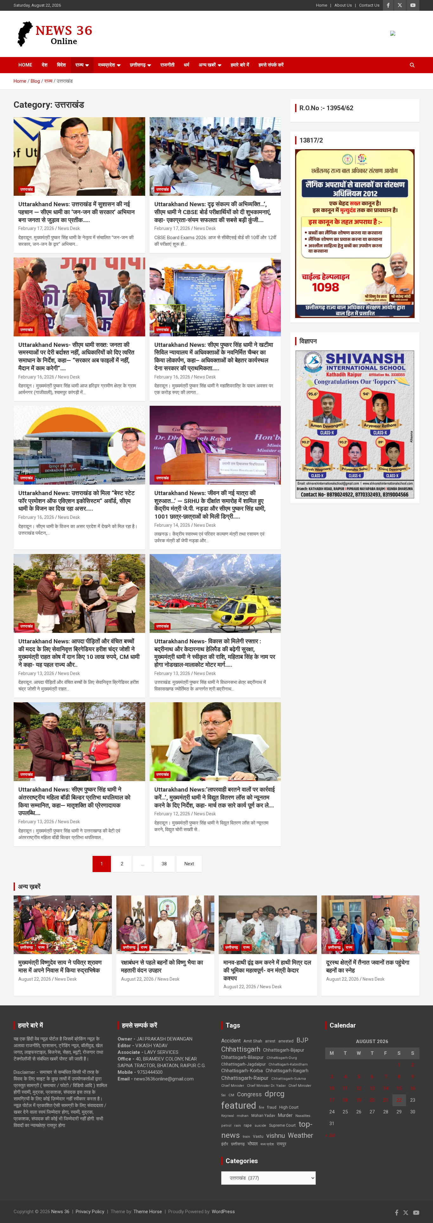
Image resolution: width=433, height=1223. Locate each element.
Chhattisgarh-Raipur (244, 1078)
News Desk (69, 228)
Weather (300, 1135)
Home (321, 5)
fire (261, 1107)
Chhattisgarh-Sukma (288, 1079)
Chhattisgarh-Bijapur (283, 1050)
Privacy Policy (90, 1211)
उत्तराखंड (26, 189)
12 (358, 1088)
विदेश (61, 65)
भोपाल (253, 1144)
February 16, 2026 (36, 376)
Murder (285, 1115)
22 (399, 1100)
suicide (260, 1126)
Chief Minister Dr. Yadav (266, 1086)
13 (372, 1088)
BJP (302, 1040)
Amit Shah (252, 1041)
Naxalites (302, 1115)
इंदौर (224, 1144)
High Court (289, 1107)
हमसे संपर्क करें (271, 65)
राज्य (79, 65)
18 (345, 1100)
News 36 (60, 1211)
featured (238, 1105)
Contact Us (369, 5)
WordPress (223, 1211)
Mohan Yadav (263, 1115)
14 (385, 1088)
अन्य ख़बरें (29, 886)
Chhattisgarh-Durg (282, 1057)
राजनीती (167, 65)
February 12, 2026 (172, 813)
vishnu (275, 1135)
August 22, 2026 (34, 979)
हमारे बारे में (240, 65)
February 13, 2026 (36, 673)
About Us (343, 5)
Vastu (258, 1136)
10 (331, 1088)
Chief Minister (232, 1086)
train (246, 1137)
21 (385, 1100)
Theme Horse (147, 1211)
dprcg (275, 1093)
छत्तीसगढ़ (137, 65)
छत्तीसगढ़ (238, 1144)
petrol (226, 1126)
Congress (249, 1094)
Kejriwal (227, 1116)
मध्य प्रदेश (267, 1144)
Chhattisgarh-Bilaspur (242, 1057)
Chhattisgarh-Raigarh (287, 1070)
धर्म (186, 65)
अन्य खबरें (207, 65)
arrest (270, 1041)
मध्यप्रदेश (106, 65)
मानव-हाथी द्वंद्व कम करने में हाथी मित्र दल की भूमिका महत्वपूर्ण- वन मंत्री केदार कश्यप (267, 970)
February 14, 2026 (172, 525)
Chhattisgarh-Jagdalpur (243, 1064)
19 (358, 1100)
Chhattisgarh (240, 1049)
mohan (243, 1116)
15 (399, 1088)
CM (231, 1095)
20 (372, 1100)
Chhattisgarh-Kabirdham (288, 1064)
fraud (271, 1107)
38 (164, 864)
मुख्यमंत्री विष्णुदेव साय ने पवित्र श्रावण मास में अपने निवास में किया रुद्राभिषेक (60, 966)
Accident (231, 1041)
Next (189, 864)
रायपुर (281, 1143)
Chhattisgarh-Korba (242, 1070)
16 (412, 1088)
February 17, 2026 (36, 228)
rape (248, 1125)
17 (331, 1100)
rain (237, 1125)
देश (45, 65)
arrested (286, 1041)
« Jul (330, 1135)
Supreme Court (282, 1125)
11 (345, 1088)
